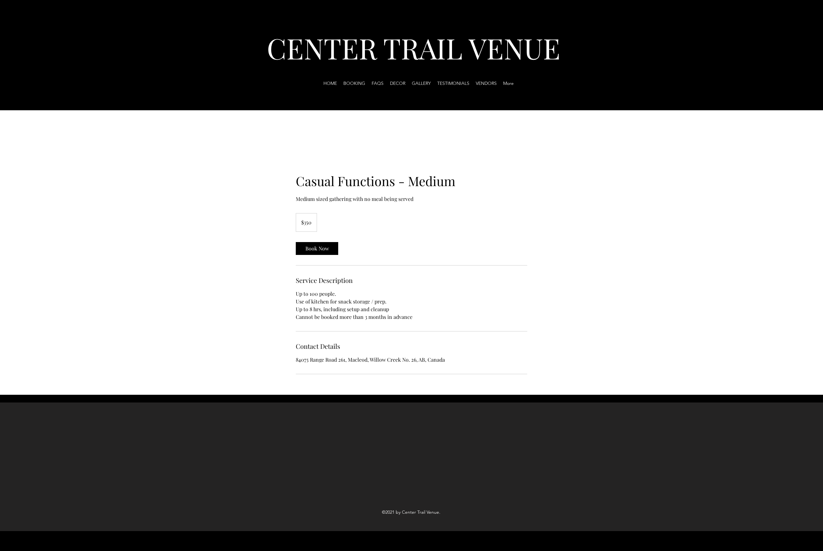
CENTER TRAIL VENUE (413, 48)
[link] (317, 248)
